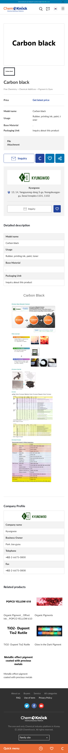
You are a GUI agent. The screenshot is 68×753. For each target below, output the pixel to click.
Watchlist (51, 748)
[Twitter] (26, 705)
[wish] (49, 158)
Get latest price (41, 100)
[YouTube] (41, 705)
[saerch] (40, 9)
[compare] (39, 158)
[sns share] (59, 158)
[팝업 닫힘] (62, 1)
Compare (62, 748)
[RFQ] (48, 9)
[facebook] (34, 705)
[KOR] (55, 9)
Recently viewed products (40, 748)
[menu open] (62, 8)
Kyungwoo (34, 188)
